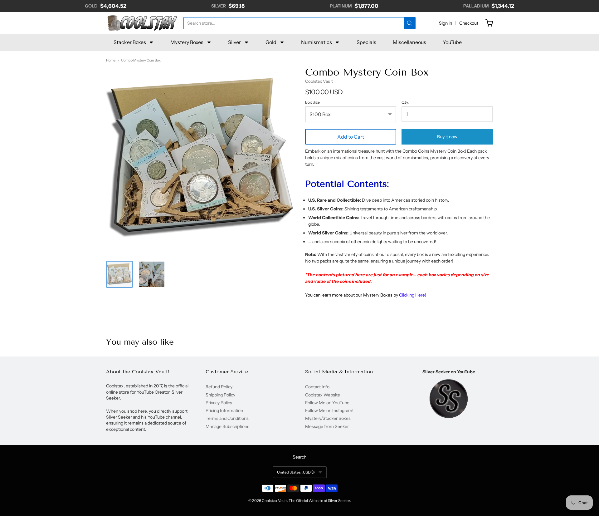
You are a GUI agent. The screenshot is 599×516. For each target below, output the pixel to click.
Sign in (445, 23)
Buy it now (447, 137)
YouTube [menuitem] (452, 42)
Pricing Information (224, 410)
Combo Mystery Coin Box (141, 60)
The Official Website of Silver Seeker (319, 500)
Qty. (405, 102)
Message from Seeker (327, 426)
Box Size (312, 102)
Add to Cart (350, 137)
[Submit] (410, 23)
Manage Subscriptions (227, 426)
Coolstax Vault (319, 81)
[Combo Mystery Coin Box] (119, 274)
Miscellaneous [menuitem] (409, 42)
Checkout (468, 23)
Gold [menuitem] (270, 42)
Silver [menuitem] (234, 42)
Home (110, 60)
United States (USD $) (296, 472)
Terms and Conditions (227, 418)
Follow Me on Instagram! (329, 410)
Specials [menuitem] (366, 42)
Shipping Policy (220, 395)
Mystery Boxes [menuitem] (186, 42)
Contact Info (317, 387)
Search (299, 457)
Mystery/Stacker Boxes (328, 418)
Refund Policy (219, 387)
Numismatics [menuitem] (316, 42)
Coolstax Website (322, 395)
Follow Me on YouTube (327, 402)
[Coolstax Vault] (142, 23)
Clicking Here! (412, 295)
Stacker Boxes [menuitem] (130, 42)
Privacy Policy (219, 402)
